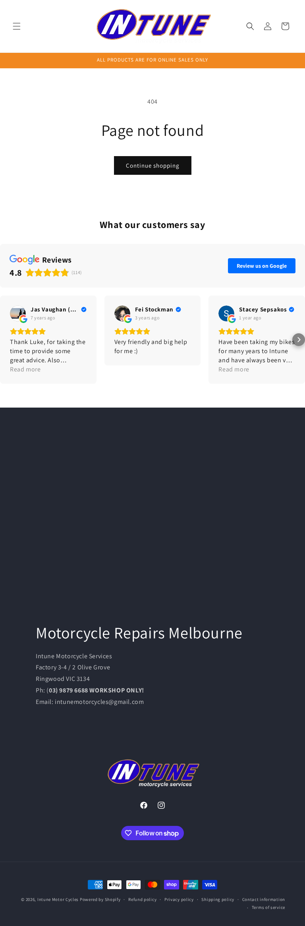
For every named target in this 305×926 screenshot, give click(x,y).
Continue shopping (153, 165)
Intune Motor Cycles (58, 899)
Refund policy (142, 899)
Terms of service (268, 907)
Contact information (263, 899)
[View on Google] (18, 313)
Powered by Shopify (100, 899)
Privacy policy (179, 899)
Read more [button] (25, 369)
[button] (16, 26)
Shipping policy (217, 899)
